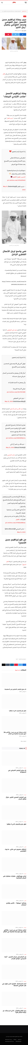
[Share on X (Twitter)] (15, 34)
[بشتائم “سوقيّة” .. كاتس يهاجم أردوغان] (14, 891)
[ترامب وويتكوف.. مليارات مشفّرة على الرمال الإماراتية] (14, 864)
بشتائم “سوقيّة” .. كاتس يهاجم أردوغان (16, 904)
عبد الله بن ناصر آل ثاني (16, 409)
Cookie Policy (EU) (18, 1041)
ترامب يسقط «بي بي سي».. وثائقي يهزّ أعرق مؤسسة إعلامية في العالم (15, 733)
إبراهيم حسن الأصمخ (22, 659)
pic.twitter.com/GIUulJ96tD (16, 180)
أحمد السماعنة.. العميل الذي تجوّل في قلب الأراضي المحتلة (14, 985)
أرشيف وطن (19, 11)
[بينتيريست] (8, 34)
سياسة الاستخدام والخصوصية (9, 1041)
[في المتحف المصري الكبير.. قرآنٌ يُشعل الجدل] (14, 785)
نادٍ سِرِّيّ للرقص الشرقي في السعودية (15, 689)
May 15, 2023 (9, 401)
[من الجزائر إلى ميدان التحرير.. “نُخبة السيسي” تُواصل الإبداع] (14, 945)
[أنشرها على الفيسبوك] (22, 34)
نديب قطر (10, 118)
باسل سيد (24, 30)
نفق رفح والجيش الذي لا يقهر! (17, 711)
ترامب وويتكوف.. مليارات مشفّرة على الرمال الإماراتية (14, 877)
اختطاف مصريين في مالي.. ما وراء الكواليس (15, 850)
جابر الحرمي (11, 455)
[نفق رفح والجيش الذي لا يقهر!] (14, 701)
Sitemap (15, 1039)
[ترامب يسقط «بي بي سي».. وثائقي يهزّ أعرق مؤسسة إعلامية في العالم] (14, 723)
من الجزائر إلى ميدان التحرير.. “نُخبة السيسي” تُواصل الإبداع (15, 958)
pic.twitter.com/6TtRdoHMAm (15, 523)
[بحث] (2, 2)
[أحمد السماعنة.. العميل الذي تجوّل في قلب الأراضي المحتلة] (14, 972)
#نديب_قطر (21, 177)
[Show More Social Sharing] (3, 34)
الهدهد (16, 11)
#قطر (14, 177)
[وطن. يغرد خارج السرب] (14, 2)
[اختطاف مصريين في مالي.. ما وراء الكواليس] (14, 837)
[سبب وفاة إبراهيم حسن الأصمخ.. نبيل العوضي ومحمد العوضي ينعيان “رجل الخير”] (14, 44)
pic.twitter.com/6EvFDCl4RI (16, 392)
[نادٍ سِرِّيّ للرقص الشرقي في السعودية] (14, 680)
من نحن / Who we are (8, 1039)
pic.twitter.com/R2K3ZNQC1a (15, 438)
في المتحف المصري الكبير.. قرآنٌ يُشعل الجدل (16, 798)
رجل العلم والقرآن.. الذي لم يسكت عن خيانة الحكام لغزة (14, 1011)
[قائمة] (26, 2)
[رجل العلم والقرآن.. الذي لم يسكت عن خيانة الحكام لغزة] (14, 999)
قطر (4, 74)
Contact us (19, 1039)
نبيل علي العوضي (12, 330)
